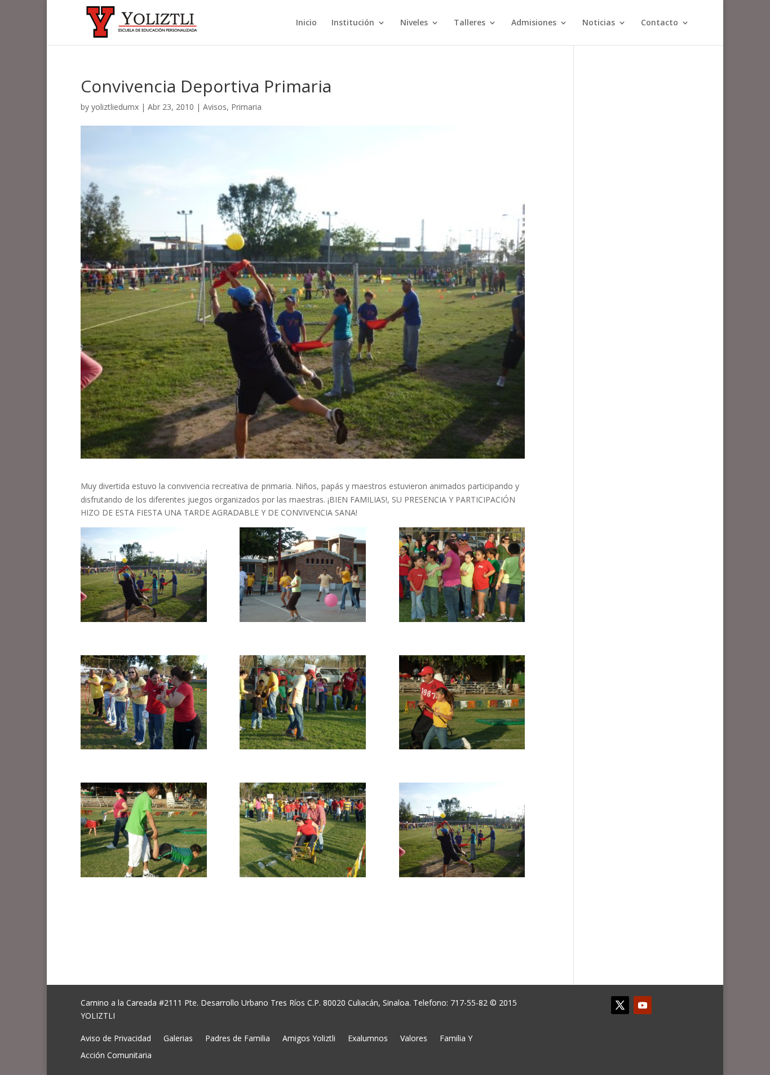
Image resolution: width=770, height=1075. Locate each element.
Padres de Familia (237, 1037)
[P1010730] (303, 574)
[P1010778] (462, 574)
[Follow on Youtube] (643, 1005)
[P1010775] (144, 702)
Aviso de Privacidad (116, 1037)
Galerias (178, 1037)
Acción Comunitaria (116, 1054)
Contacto (659, 23)
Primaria (246, 106)
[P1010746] (144, 830)
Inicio (306, 23)
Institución (352, 23)
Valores (413, 1037)
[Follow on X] (620, 1005)
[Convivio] (462, 830)
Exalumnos (368, 1037)
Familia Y (456, 1037)
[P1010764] (303, 702)
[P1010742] (303, 830)
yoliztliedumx (115, 106)
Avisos (215, 106)
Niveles (414, 23)
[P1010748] (462, 702)
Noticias (598, 23)
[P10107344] (144, 574)
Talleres (469, 23)
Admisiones (533, 23)
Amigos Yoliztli (308, 1037)
